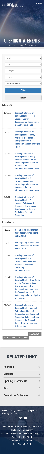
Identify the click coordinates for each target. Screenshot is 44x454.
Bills (6, 388)
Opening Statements (22, 41)
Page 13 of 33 (34, 334)
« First (6, 338)
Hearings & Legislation (26, 45)
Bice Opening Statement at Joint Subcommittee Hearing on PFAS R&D (27, 233)
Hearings (9, 366)
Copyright (33, 410)
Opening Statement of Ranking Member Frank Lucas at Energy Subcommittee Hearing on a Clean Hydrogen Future (27, 119)
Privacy (12, 410)
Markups (8, 374)
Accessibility (22, 410)
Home (10, 45)
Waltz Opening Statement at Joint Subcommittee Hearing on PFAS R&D (27, 245)
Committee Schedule (16, 395)
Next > (19, 338)
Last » (26, 338)
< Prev (13, 338)
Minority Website (9, 413)
